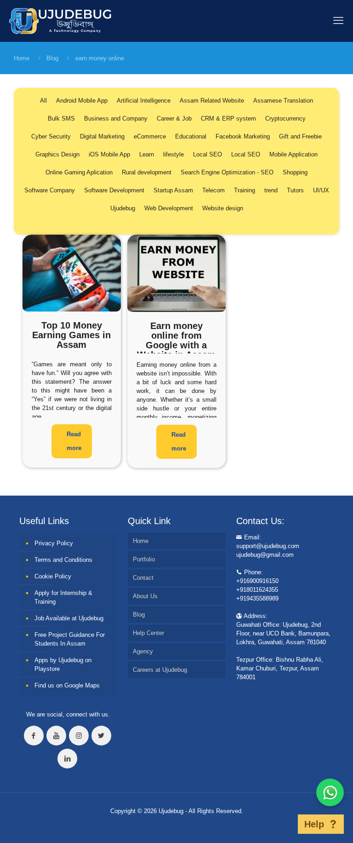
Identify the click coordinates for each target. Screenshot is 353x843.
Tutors (295, 190)
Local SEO (207, 154)
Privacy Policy (53, 543)
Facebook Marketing (243, 136)
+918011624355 (257, 589)
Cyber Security (51, 136)
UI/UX (321, 190)
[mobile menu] (338, 21)
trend (271, 190)
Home (21, 58)
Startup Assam (173, 190)
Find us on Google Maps (67, 685)
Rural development (146, 172)
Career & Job (174, 118)
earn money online (99, 58)
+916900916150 (257, 580)
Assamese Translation (283, 100)
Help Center (148, 632)
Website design (222, 208)
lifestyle (173, 154)
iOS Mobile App (109, 154)
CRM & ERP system (228, 118)
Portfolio (144, 559)
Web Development (168, 208)
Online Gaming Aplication (79, 172)
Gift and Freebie (300, 136)
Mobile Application (293, 154)
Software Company (49, 190)
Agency (143, 651)
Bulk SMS (61, 118)
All (43, 100)
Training (244, 190)
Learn (146, 154)
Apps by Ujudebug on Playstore (62, 664)
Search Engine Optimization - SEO (227, 172)
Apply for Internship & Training (63, 597)
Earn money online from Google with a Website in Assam (176, 340)
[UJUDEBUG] (60, 20)
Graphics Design (57, 154)
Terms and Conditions (63, 559)
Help (314, 824)
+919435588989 (257, 598)
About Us (145, 596)
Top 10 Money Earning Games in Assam (71, 335)
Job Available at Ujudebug (68, 618)
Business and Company (116, 118)
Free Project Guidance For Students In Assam (69, 639)
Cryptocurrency (285, 118)
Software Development (114, 190)
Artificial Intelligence (144, 100)
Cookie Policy (52, 576)
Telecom (213, 190)
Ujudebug (122, 208)
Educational (190, 136)
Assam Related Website (212, 100)
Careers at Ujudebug (160, 669)
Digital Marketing (102, 136)
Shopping (295, 172)
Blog (52, 58)
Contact (143, 577)
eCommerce (150, 136)
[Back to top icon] (283, 824)
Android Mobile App (82, 100)
